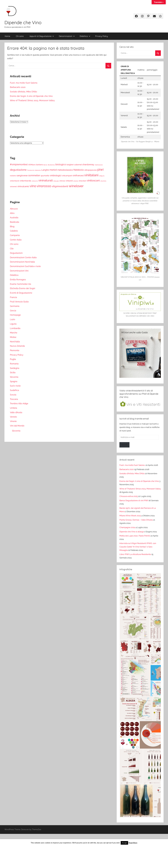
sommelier (34, 175)
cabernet (78, 165)
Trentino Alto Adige (19, 403)
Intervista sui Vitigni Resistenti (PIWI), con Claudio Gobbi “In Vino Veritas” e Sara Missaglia (137, 546)
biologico (60, 164)
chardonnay (88, 164)
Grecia (13, 310)
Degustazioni (16, 253)
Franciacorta (30, 170)
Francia (13, 297)
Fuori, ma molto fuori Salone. (24, 83)
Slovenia (14, 377)
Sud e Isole (15, 386)
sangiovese (22, 175)
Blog (12, 226)
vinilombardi (14, 181)
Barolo (45, 164)
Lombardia (15, 328)
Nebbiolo (78, 169)
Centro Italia (15, 240)
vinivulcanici (23, 186)
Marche (13, 332)
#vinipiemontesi (19, 164)
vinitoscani (93, 180)
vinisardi (69, 181)
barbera (39, 165)
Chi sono (20, 36)
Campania (15, 235)
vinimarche (35, 181)
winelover (76, 186)
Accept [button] (124, 843)
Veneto (13, 417)
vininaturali (45, 180)
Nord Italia (15, 341)
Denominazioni (65, 36)
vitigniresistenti (60, 186)
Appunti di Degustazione (40, 36)
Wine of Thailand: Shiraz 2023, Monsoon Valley (32, 100)
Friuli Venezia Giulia (19, 301)
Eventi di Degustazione (21, 293)
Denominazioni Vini (19, 271)
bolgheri (70, 165)
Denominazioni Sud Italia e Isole (25, 266)
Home (7, 36)
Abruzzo (14, 208)
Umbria (13, 408)
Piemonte (14, 350)
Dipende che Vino (22, 22)
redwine (13, 176)
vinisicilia (75, 181)
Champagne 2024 (127, 527)
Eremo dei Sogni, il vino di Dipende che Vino (31, 96)
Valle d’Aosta (16, 412)
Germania (14, 306)
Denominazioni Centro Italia (23, 257)
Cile (12, 248)
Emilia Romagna (18, 279)
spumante (45, 176)
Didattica (84, 36)
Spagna (13, 381)
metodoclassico (65, 170)
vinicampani (67, 176)
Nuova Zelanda (17, 346)
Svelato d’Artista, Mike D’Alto (23, 91)
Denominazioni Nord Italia (22, 262)
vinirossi (62, 181)
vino (33, 186)
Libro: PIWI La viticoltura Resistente (135, 554)
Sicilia (12, 372)
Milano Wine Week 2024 (130, 515)
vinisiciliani (82, 181)
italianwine (38, 170)
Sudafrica (14, 390)
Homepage (15, 315)
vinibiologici (55, 175)
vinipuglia (56, 181)
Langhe (45, 170)
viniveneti (13, 186)
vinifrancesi (78, 175)
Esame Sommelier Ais (20, 284)
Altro (12, 213)
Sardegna (14, 368)
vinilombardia (25, 181)
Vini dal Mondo (17, 425)
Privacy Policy (101, 36)
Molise (13, 337)
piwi (100, 169)
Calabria (14, 231)
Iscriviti (124, 444)
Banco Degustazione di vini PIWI (133, 500)
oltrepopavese (90, 170)
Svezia (13, 394)
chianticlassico (99, 164)
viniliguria (101, 175)
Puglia (13, 359)
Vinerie (13, 421)
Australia (14, 217)
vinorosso (44, 186)
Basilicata (14, 222)
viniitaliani (91, 175)
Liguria (13, 324)
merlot (53, 169)
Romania (14, 363)
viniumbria (103, 181)
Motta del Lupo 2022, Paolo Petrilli (134, 536)
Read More (133, 843)
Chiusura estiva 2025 (128, 496)
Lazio (12, 319)
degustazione (18, 169)
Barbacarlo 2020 (17, 87)
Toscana (14, 399)
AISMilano (32, 165)
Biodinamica (51, 164)
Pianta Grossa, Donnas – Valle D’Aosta (136, 520)
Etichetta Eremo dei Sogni (22, 288)
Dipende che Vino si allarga (131, 531)
